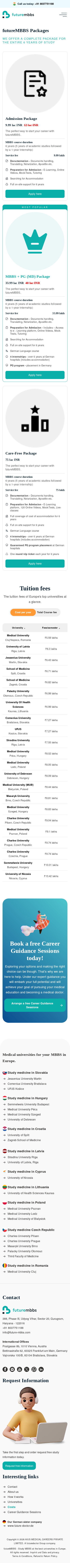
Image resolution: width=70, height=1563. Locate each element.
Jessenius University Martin (24, 1078)
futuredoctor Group (36, 1543)
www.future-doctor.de (20, 1526)
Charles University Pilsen (23, 1236)
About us (13, 1492)
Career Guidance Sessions (24, 1512)
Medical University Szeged (24, 1114)
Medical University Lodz (22, 1214)
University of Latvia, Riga (23, 1162)
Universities (15, 1502)
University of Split (18, 1135)
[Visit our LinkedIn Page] (42, 1369)
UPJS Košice (16, 1089)
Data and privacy (50, 1552)
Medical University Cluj (22, 1271)
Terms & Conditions (22, 1556)
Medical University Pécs (22, 1109)
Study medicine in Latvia (26, 1151)
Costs (11, 1507)
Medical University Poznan (24, 1208)
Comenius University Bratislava (27, 1084)
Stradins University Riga (23, 1157)
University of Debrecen (22, 1119)
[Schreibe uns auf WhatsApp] (35, 1369)
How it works (15, 1497)
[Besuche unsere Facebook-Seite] (6, 1369)
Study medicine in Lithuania (28, 1187)
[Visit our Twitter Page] (27, 1369)
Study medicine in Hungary (28, 1098)
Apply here (35, 194)
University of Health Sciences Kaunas (31, 1193)
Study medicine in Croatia (27, 1129)
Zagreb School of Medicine (24, 1140)
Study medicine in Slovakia (28, 1072)
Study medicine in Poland (27, 1202)
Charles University (18, 818)
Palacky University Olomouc (25, 1251)
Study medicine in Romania (28, 1265)
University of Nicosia (20, 1178)
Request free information (19, 1465)
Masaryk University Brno (23, 1246)
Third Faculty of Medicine (23, 1256)
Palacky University (18, 691)
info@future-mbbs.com (16, 1332)
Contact (12, 1487)
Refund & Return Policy (45, 1556)
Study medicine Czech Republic (31, 1230)
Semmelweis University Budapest (28, 1104)
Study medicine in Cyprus (27, 1171)
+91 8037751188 (44, 4)
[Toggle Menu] (64, 14)
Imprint (33, 1552)
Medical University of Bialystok (26, 1219)
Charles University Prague (24, 1241)
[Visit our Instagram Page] (13, 1369)
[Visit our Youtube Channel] (20, 1369)
